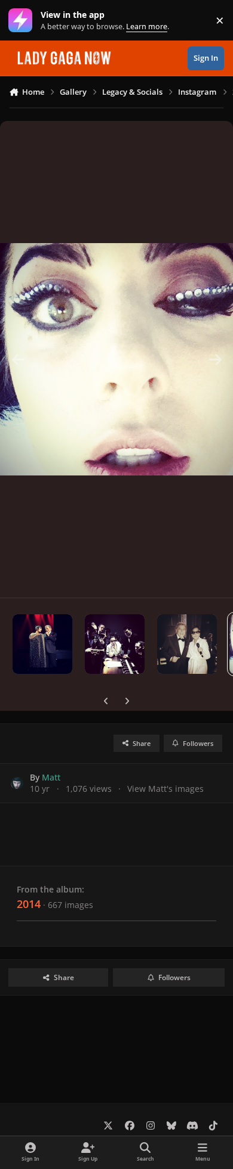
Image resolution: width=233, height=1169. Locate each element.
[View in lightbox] (116, 359)
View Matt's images (165, 788)
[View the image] (42, 644)
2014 (29, 904)
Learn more (23, 20)
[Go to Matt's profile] (17, 783)
